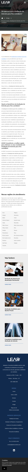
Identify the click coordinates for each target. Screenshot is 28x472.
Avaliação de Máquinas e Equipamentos (14, 421)
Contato (14, 401)
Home (14, 391)
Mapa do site (14, 407)
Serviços (14, 398)
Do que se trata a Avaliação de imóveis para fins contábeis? (13, 21)
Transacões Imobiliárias (14, 431)
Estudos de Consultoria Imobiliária (14, 425)
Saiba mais (8, 284)
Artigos (8, 18)
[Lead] (5, 2)
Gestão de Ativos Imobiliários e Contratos (14, 428)
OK (4, 468)
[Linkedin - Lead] (14, 450)
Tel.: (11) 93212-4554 (14, 441)
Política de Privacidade (7, 465)
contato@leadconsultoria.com (14, 444)
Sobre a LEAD (14, 394)
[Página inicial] (2, 18)
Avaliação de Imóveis (13, 418)
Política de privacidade (14, 410)
